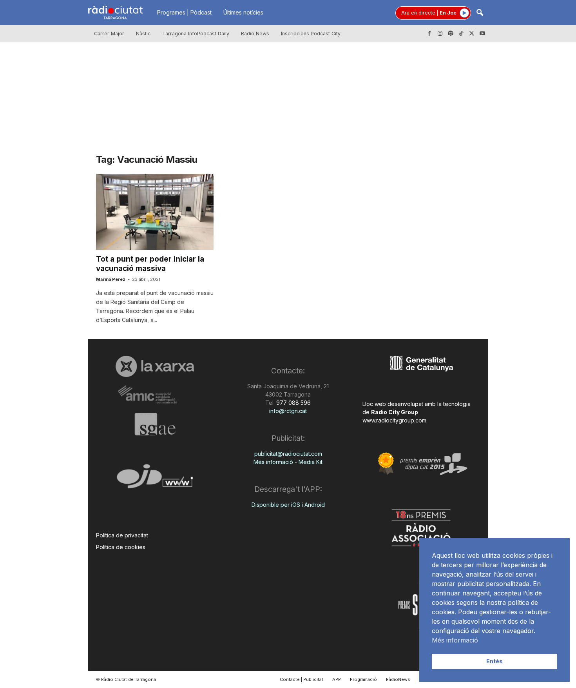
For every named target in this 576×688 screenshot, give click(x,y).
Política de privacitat (122, 535)
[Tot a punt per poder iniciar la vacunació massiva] (155, 212)
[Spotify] (450, 34)
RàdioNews (398, 679)
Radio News (255, 33)
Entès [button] (494, 661)
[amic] (155, 394)
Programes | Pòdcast (184, 12)
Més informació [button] (455, 640)
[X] (471, 34)
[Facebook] (429, 34)
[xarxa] (155, 366)
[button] (479, 13)
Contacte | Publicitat (301, 679)
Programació (363, 679)
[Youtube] (482, 34)
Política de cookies (120, 547)
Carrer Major (109, 33)
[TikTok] (461, 34)
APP (336, 679)
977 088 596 (293, 402)
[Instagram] (440, 34)
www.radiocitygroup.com (394, 420)
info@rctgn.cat (288, 411)
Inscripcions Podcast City (311, 33)
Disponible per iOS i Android (288, 504)
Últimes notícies (243, 12)
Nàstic (143, 33)
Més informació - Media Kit (288, 462)
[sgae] (155, 424)
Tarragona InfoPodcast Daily (195, 33)
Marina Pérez (110, 279)
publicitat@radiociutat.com (288, 453)
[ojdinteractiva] (155, 479)
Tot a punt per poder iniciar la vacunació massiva (150, 264)
